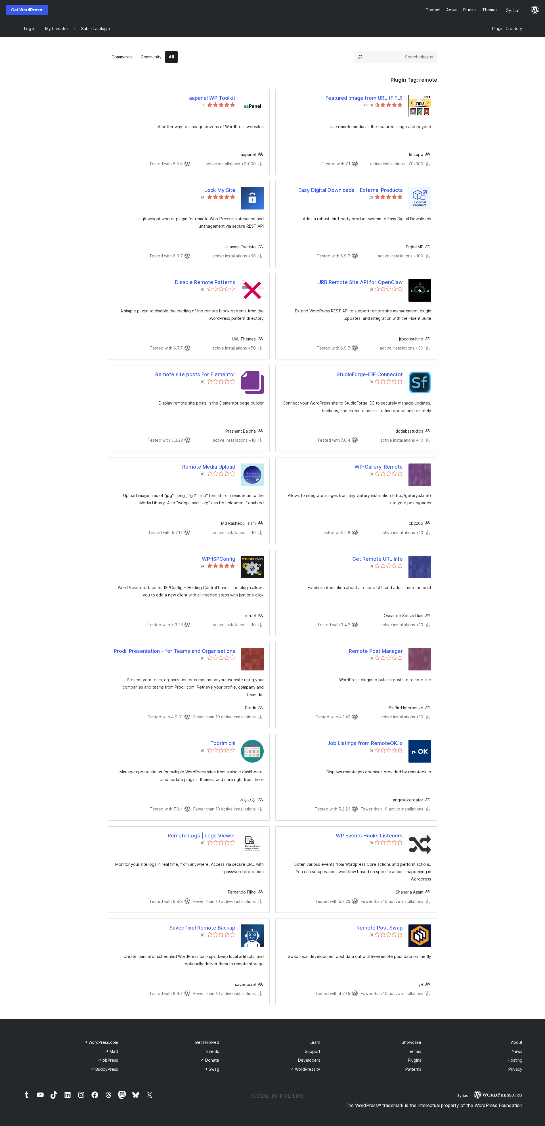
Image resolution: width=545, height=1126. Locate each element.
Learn (315, 1042)
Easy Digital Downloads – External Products (350, 190)
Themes (413, 1051)
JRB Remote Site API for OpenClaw (360, 282)
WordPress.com (101, 1042)
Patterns (413, 1069)
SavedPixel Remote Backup (202, 928)
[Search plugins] (360, 57)
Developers (309, 1060)
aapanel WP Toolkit (212, 98)
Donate (209, 1060)
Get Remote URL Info (377, 559)
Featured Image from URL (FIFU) (364, 98)
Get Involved (207, 1042)
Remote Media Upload (208, 467)
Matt (111, 1051)
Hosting (515, 1060)
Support (312, 1051)
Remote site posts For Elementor (195, 374)
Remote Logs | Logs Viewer (201, 836)
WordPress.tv (305, 1069)
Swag (211, 1069)
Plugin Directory (507, 28)
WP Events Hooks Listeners (369, 836)
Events (212, 1051)
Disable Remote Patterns (205, 282)
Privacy (515, 1069)
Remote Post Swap (380, 928)
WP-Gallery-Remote (379, 467)
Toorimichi (222, 743)
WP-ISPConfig (218, 559)
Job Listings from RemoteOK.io (365, 743)
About (516, 1042)
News (517, 1051)
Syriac (462, 1095)
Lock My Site (219, 190)
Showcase (411, 1042)
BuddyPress (104, 1069)
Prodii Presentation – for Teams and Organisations (174, 651)
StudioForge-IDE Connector (370, 374)
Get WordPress (26, 9)
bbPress (108, 1060)
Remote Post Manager (376, 651)
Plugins (414, 1060)
